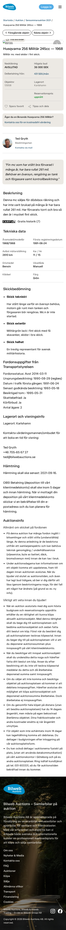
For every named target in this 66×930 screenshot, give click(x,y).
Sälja (7, 881)
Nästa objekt (43, 32)
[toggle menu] (60, 6)
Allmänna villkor (13, 886)
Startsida (8, 20)
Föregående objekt (16, 32)
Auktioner (9, 871)
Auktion (19, 20)
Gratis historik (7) (29, 221)
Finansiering (11, 896)
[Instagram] (53, 911)
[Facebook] (60, 911)
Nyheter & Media (14, 855)
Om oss (8, 850)
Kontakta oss (12, 860)
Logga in (46, 6)
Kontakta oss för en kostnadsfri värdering (28, 122)
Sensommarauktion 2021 (38, 20)
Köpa (7, 876)
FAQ (6, 865)
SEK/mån (41, 73)
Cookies (9, 901)
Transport (9, 891)
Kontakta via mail (23, 147)
